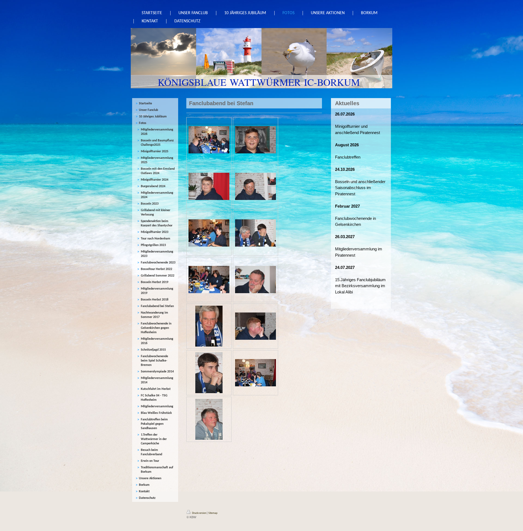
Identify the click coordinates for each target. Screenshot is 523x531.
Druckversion (199, 513)
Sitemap (212, 513)
